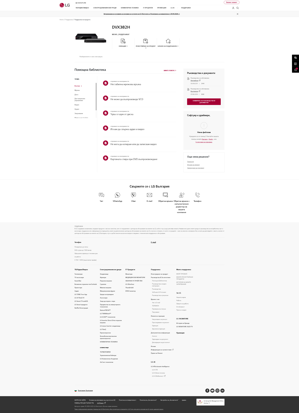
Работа (178, 300)
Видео (77, 105)
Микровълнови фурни (107, 291)
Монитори (128, 274)
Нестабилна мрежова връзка (125, 84)
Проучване (155, 312)
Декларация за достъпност (161, 342)
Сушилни (103, 284)
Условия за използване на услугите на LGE (102, 400)
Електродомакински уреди (110, 269)
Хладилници (104, 274)
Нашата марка (181, 297)
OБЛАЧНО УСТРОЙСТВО (133, 281)
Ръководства (156, 289)
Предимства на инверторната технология (110, 306)
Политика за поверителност (127, 400)
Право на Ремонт (157, 353)
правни (184, 400)
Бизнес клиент (231, 2)
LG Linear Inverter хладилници (110, 326)
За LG (178, 293)
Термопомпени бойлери (108, 355)
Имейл (211, 139)
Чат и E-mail (156, 303)
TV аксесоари (79, 277)
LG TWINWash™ (105, 314)
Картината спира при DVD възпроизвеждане (133, 159)
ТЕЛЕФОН (155, 306)
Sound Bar (78, 281)
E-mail (153, 242)
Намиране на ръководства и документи (204, 102)
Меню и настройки (81, 118)
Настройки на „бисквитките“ (169, 400)
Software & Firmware (159, 292)
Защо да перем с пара (107, 301)
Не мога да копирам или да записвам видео (133, 144)
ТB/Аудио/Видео (81, 269)
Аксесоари (103, 298)
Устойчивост (180, 307)
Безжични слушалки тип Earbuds (86, 284)
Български (194, 91)
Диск (76, 95)
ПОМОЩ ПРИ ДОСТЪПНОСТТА (84, 403)
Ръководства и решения (160, 295)
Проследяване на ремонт (160, 322)
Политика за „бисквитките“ (148, 400)
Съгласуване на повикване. (204, 142)
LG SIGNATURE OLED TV (184, 327)
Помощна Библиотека (159, 281)
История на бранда (182, 323)
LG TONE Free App (81, 294)
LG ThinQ (103, 329)
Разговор (205, 139)
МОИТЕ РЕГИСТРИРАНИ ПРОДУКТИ (184, 278)
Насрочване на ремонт (159, 319)
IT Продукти (130, 269)
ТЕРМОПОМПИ (105, 352)
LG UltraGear (129, 284)
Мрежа (77, 90)
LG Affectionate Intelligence (160, 366)
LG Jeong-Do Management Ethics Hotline (214, 402)
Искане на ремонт (193, 165)
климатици (104, 347)
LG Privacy (100, 403)
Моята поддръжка (183, 269)
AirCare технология (106, 362)
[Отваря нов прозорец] (207, 391)
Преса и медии (181, 310)
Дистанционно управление (80, 99)
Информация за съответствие (161, 350)
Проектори (78, 288)
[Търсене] (237, 8)
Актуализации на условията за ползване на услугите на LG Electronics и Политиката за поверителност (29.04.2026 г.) (142, 14)
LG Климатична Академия (109, 359)
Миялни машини (105, 288)
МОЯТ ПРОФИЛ (181, 274)
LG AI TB (155, 370)
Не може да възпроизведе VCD (126, 99)
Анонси (154, 336)
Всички (77, 86)
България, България (85, 390)
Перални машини (106, 281)
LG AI (153, 362)
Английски (194, 80)
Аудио (77, 109)
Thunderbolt (129, 288)
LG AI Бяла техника (158, 373)
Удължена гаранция (158, 329)
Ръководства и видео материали (159, 285)
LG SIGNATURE (182, 319)
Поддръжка (155, 269)
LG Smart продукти (81, 305)
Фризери (103, 277)
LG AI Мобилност (157, 376)
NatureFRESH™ (105, 310)
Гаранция (190, 162)
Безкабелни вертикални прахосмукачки (108, 337)
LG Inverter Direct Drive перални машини (111, 321)
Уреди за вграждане (107, 294)
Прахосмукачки (105, 333)
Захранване (79, 113)
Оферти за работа (182, 304)
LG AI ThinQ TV (79, 298)
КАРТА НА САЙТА (80, 400)
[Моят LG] (233, 8)
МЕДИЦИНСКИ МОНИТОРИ (135, 277)
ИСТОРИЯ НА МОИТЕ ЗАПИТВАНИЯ (183, 283)
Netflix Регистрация (81, 308)
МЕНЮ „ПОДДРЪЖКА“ (121, 34)
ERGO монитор (130, 291)
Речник (153, 346)
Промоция (180, 333)
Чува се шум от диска (121, 114)
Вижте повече (169, 71)
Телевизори (78, 274)
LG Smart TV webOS (81, 301)
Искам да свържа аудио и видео (127, 129)
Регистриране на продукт (159, 274)
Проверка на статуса (159, 309)
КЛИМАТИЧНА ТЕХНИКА (109, 342)
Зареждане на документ (195, 168)
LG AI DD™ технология (107, 317)
